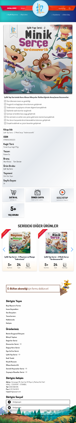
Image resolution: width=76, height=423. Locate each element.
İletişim (23, 8)
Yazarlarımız (56, 15)
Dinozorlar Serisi (12, 344)
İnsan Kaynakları (12, 309)
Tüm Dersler (17, 161)
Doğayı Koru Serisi (13, 348)
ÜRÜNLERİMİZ (12, 8)
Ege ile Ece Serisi (12, 351)
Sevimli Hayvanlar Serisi (15, 369)
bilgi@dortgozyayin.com (13, 392)
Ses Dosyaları (11, 313)
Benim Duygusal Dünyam (15, 334)
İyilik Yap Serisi (8, 169)
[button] (4, 249)
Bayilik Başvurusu (13, 15)
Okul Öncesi (7, 161)
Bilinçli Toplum (11, 337)
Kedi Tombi (10, 358)
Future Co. (6, 154)
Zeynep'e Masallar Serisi (15, 372)
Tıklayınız (65, 200)
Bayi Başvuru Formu (13, 306)
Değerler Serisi (11, 341)
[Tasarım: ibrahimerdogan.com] (38, 420)
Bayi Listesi (24, 15)
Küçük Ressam (11, 362)
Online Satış (66, 15)
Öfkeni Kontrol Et (12, 365)
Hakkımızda (10, 320)
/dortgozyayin (16, 402)
